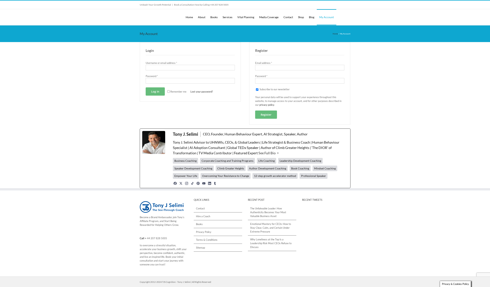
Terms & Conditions (206, 239)
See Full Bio (267, 153)
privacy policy (266, 104)
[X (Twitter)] (181, 183)
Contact (200, 208)
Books (199, 224)
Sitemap (200, 247)
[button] (346, 17)
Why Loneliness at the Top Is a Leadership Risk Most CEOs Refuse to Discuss (271, 243)
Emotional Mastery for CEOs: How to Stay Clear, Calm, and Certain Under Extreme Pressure (270, 227)
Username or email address (161, 62)
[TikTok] (192, 183)
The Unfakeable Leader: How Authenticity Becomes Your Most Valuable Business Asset (268, 212)
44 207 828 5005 (157, 238)
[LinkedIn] (209, 183)
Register (266, 114)
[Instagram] (186, 183)
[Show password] (230, 80)
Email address (263, 62)
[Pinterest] (198, 183)
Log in (155, 91)
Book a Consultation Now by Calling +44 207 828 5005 (201, 4)
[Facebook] (175, 183)
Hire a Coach (203, 216)
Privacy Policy (203, 231)
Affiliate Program (149, 221)
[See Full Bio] (278, 153)
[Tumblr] (215, 183)
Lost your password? (201, 91)
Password (152, 76)
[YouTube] (204, 183)
